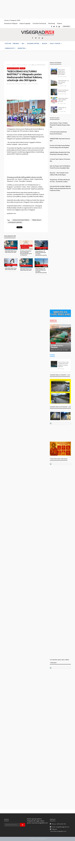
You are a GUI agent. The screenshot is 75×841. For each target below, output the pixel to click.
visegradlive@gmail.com (62, 827)
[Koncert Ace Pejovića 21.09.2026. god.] (54, 92)
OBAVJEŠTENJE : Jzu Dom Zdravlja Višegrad (63, 82)
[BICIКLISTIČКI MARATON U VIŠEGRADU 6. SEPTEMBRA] (54, 72)
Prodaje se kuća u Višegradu (57, 346)
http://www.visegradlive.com (58, 831)
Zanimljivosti (10, 48)
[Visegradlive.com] (37, 33)
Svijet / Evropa (55, 43)
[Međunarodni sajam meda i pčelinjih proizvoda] (54, 100)
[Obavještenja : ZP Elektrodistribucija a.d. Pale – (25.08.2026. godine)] (41, 262)
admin (52, 349)
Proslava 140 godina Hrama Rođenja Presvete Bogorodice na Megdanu (26, 253)
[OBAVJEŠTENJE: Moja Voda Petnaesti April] (11, 245)
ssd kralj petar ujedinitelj (15, 222)
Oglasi (53, 343)
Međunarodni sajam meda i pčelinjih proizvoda (63, 100)
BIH (23, 43)
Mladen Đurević (36, 220)
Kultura (22, 68)
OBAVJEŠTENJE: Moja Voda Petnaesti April (11, 251)
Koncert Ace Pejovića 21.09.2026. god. (63, 90)
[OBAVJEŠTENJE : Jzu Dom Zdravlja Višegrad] (54, 82)
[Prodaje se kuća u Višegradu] (60, 338)
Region (44, 43)
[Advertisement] (16, 9)
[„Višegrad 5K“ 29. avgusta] (54, 109)
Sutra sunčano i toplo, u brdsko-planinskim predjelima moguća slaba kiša (60, 125)
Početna (8, 43)
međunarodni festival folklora (21, 220)
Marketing (51, 23)
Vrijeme (59, 23)
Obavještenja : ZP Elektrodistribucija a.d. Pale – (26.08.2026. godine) (41, 253)
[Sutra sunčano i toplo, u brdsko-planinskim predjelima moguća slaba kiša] (54, 364)
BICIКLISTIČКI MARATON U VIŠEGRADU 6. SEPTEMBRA (61, 72)
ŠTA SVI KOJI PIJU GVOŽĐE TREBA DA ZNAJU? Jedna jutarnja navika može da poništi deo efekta (60, 188)
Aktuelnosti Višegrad (10, 23)
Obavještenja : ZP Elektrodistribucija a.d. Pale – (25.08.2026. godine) (41, 270)
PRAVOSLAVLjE (25, 247)
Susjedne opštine (33, 43)
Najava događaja (24, 23)
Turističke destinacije (39, 23)
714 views (35, 83)
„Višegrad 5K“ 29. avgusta (62, 108)
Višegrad (16, 43)
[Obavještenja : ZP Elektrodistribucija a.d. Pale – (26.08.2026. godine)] (41, 245)
